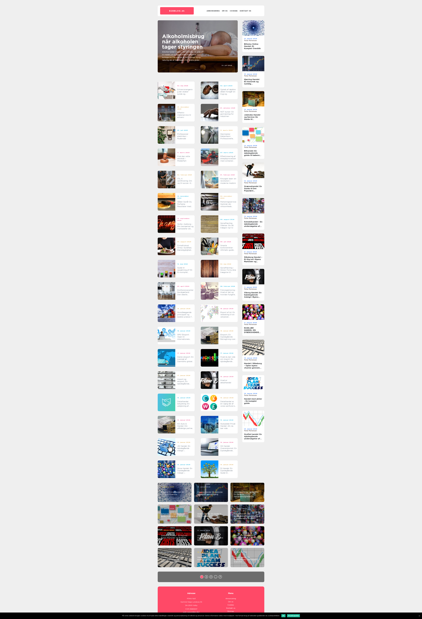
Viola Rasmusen (226, 67)
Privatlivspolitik (293, 615)
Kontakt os (245, 11)
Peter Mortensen (250, 40)
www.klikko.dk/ (193, 612)
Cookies (234, 11)
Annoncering (213, 11)
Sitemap (230, 611)
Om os (225, 11)
